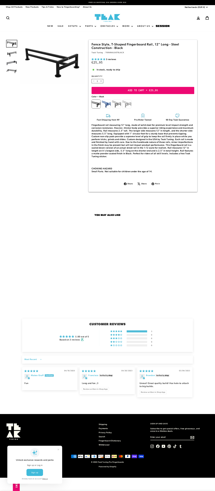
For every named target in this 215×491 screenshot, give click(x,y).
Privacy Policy (105, 433)
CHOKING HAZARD (102, 169)
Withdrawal (104, 445)
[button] (99, 59)
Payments (103, 429)
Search (102, 437)
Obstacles (108, 26)
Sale (61, 26)
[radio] (96, 104)
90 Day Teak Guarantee (177, 120)
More (126, 26)
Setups (73, 26)
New (50, 26)
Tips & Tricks (48, 7)
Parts (89, 26)
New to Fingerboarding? (68, 7)
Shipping (103, 424)
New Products (32, 7)
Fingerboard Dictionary (110, 441)
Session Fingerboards (162, 26)
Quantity (97, 76)
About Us (87, 7)
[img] (31, 371)
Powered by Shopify (107, 466)
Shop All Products (14, 7)
